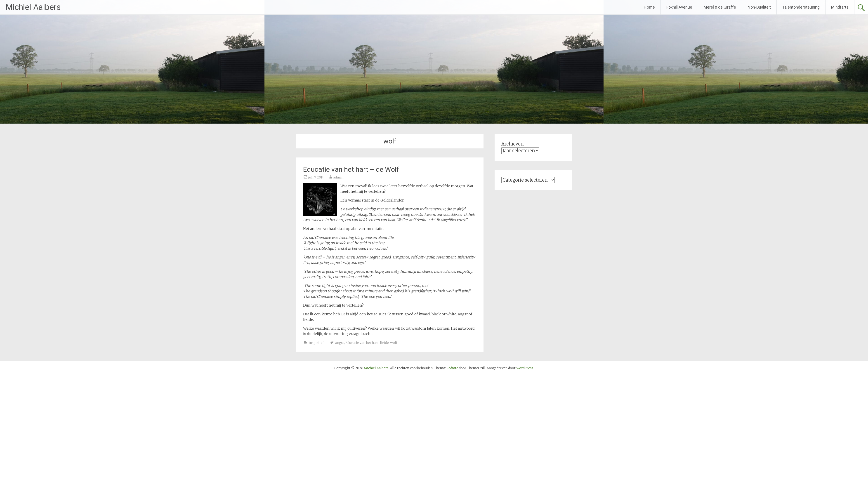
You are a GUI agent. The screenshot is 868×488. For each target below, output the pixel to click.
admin (338, 177)
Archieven (512, 144)
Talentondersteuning (801, 7)
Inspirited (316, 343)
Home (649, 7)
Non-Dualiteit (759, 7)
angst (339, 343)
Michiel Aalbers (33, 7)
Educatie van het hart (362, 343)
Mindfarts (840, 7)
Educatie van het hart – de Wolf (351, 169)
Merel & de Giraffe (720, 7)
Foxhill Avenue (679, 7)
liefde (384, 343)
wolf (393, 343)
